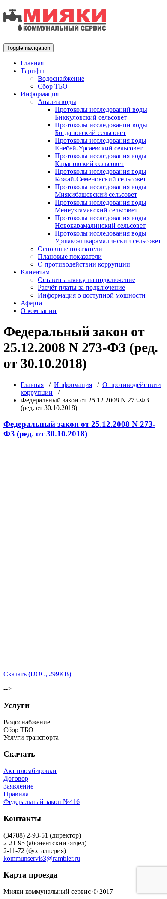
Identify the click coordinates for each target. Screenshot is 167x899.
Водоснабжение (61, 78)
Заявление (18, 786)
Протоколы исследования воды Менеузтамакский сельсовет (100, 206)
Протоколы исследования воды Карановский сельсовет (100, 159)
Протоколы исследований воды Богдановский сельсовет (101, 128)
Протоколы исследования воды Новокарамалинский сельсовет (100, 221)
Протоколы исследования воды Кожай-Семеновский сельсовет (100, 175)
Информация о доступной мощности (92, 295)
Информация (40, 94)
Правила (16, 794)
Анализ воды (57, 101)
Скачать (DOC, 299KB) (37, 674)
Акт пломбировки (30, 770)
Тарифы (32, 70)
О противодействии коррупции (84, 264)
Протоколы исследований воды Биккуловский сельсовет (101, 113)
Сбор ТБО (53, 86)
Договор (15, 778)
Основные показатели (70, 248)
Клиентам (35, 272)
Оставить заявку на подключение (86, 279)
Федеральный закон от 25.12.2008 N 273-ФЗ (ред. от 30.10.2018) (79, 429)
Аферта (31, 303)
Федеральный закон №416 (41, 801)
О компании (39, 310)
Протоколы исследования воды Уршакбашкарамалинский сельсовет (108, 237)
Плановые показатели (70, 256)
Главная (32, 63)
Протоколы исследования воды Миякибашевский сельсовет (100, 190)
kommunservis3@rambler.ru (41, 858)
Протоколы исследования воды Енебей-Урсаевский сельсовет (100, 144)
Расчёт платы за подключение (81, 287)
